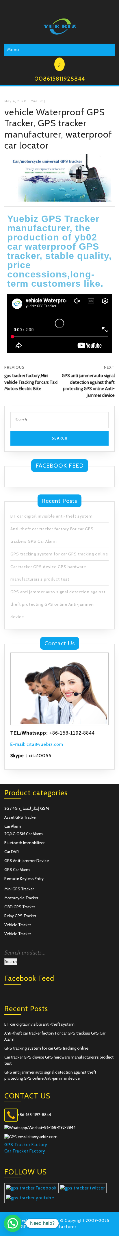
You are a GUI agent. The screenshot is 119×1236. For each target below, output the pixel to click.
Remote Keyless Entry (24, 878)
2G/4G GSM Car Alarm (23, 833)
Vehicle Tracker (17, 924)
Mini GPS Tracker (19, 889)
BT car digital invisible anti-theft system (51, 516)
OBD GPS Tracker (19, 906)
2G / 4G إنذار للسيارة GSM (26, 808)
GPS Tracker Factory (25, 1144)
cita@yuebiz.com (36, 744)
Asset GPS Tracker (20, 817)
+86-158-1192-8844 (34, 1114)
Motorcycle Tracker (21, 897)
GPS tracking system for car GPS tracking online (59, 554)
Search (11, 961)
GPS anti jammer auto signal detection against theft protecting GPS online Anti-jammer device (57, 604)
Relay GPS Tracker (20, 915)
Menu (13, 49)
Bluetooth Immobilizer (24, 842)
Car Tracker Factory (24, 1151)
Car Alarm (12, 826)
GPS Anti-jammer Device (26, 860)
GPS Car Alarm (17, 869)
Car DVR (11, 851)
